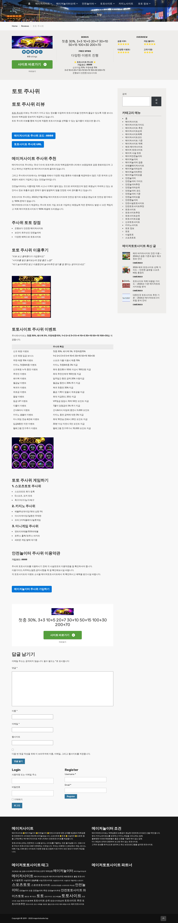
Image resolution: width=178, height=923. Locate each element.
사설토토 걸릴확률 (31, 880)
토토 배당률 (57, 896)
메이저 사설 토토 (133, 153)
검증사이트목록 (27, 871)
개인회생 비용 (16, 871)
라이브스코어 (39, 871)
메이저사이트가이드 (134, 125)
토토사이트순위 (132, 216)
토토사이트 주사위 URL (28, 144)
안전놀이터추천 (132, 184)
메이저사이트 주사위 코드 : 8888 (33, 135)
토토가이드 (48, 896)
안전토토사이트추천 (134, 206)
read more (138, 263)
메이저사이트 (42, 3)
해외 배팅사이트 (65, 904)
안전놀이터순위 (132, 187)
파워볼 (39, 904)
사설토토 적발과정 (70, 880)
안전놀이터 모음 (25, 891)
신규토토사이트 (132, 222)
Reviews (25, 26)
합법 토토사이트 (53, 904)
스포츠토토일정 (56, 885)
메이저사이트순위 (133, 131)
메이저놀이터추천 (133, 172)
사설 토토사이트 (45, 880)
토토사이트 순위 (42, 900)
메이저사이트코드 (133, 137)
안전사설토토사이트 (134, 203)
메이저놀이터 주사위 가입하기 (32, 589)
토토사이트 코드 (31, 904)
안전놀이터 (88, 3)
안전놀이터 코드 (132, 190)
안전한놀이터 (131, 200)
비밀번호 (16, 787)
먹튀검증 (49, 871)
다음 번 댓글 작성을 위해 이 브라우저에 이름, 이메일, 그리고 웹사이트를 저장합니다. (51, 754)
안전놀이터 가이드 (134, 181)
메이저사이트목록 (133, 134)
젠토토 (27, 896)
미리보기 (32, 71)
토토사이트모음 (132, 219)
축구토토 (33, 896)
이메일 (16, 724)
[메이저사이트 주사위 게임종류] (33, 453)
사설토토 (129, 234)
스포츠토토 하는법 (68, 885)
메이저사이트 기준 (134, 140)
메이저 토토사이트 (134, 150)
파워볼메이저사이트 (134, 165)
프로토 (45, 904)
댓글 (15, 668)
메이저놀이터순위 (66, 3)
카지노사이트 (126, 3)
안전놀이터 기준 (132, 194)
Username (70, 774)
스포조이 (80, 880)
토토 (127, 231)
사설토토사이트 (58, 880)
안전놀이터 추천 (40, 890)
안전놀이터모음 (132, 197)
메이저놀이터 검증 (134, 162)
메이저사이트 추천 (134, 128)
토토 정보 (143, 3)
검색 (124, 94)
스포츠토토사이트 (40, 885)
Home (15, 26)
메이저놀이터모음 (133, 175)
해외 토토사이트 (77, 904)
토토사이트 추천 (73, 900)
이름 (15, 711)
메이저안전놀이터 (133, 156)
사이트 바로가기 (29, 64)
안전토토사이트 (71, 890)
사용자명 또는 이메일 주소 (24, 774)
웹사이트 (16, 737)
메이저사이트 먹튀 (134, 143)
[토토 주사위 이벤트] (31, 296)
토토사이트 (106, 3)
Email (68, 785)
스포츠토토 (130, 237)
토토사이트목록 (26, 901)
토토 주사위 (17, 113)
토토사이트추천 (132, 212)
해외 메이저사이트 (134, 147)
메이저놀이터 (131, 159)
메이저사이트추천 (56, 876)
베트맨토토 (68, 876)
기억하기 (18, 799)
